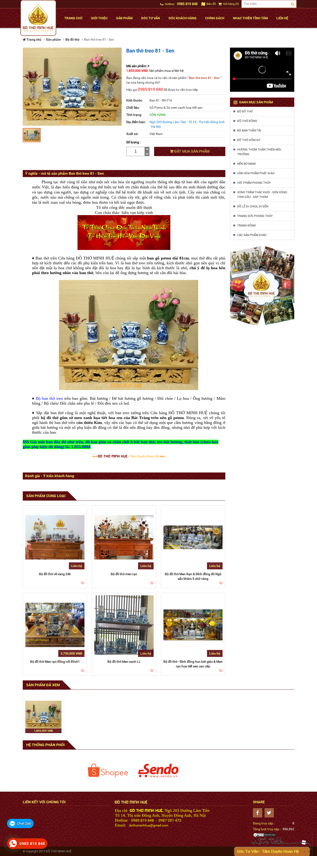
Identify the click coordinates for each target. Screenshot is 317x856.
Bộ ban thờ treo (49, 398)
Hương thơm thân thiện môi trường (259, 152)
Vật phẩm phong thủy (254, 182)
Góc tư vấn (150, 18)
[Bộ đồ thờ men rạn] (123, 537)
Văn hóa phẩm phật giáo (256, 173)
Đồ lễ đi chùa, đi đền (252, 206)
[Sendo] (158, 770)
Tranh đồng (246, 225)
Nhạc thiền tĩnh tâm (250, 18)
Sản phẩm (124, 18)
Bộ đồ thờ (245, 111)
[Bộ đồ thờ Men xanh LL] (123, 625)
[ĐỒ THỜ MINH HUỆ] (38, 18)
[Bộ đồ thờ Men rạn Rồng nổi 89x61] (54, 625)
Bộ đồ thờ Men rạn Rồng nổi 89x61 (55, 661)
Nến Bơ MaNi (246, 163)
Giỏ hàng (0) (230, 4)
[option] (108, 770)
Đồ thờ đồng (247, 121)
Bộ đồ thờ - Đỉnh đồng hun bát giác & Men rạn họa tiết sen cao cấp (193, 664)
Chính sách (214, 18)
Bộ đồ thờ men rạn (124, 574)
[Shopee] (108, 770)
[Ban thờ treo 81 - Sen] (43, 715)
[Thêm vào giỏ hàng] (82, 583)
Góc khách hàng (182, 18)
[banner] (262, 285)
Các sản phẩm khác (252, 235)
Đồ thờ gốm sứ (248, 140)
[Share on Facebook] (259, 812)
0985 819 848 (187, 4)
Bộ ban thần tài (249, 130)
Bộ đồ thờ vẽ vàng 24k (55, 574)
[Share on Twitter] (270, 812)
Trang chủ (73, 18)
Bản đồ (211, 4)
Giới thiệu (99, 18)
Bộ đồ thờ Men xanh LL (124, 661)
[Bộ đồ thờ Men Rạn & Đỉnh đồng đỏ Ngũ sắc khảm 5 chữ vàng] (193, 537)
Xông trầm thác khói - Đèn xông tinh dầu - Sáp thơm (262, 194)
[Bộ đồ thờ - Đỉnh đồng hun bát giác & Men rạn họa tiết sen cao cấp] (193, 625)
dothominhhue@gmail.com (148, 825)
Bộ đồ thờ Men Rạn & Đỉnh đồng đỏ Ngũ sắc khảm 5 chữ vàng (193, 576)
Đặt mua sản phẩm (191, 151)
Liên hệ (282, 18)
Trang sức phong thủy (255, 216)
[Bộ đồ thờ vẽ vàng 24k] (54, 537)
